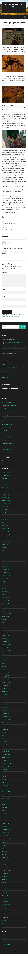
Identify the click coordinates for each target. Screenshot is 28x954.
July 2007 (4, 845)
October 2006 (5, 873)
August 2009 (5, 766)
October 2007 (5, 835)
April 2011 (4, 704)
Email (3, 296)
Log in (3, 934)
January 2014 (5, 600)
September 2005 (6, 914)
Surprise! (12, 339)
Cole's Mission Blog (7, 408)
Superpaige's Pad (14, 6)
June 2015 (4, 550)
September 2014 (6, 575)
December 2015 (6, 531)
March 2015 (5, 560)
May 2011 (4, 701)
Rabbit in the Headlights (8, 443)
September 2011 (6, 688)
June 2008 (4, 810)
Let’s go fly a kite (6, 427)
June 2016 (4, 513)
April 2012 (4, 666)
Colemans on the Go (7, 411)
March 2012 (5, 669)
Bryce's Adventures (7, 460)
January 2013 (5, 638)
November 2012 (6, 644)
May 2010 (4, 738)
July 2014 (4, 582)
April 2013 (4, 629)
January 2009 (5, 788)
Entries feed (5, 938)
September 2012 (6, 650)
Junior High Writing (7, 228)
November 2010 (6, 719)
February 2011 (5, 710)
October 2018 (5, 475)
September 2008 (6, 801)
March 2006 (5, 895)
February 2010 (5, 748)
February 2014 (5, 597)
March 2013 (5, 632)
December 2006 (6, 867)
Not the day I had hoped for (8, 222)
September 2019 (6, 472)
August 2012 (5, 654)
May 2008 (4, 813)
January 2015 (5, 566)
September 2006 (6, 876)
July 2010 (4, 732)
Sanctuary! (13, 350)
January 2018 (5, 484)
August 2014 (5, 578)
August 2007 (5, 842)
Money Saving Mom (7, 437)
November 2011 (6, 682)
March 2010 (5, 744)
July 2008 (4, 807)
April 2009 (4, 779)
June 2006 (4, 885)
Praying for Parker (6, 440)
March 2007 (5, 857)
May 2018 (4, 481)
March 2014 (5, 594)
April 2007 (4, 854)
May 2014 (4, 588)
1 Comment (12, 25)
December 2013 (6, 603)
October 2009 (5, 760)
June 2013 (4, 622)
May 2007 (4, 851)
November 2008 (6, 795)
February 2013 (5, 635)
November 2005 (6, 907)
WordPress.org (6, 944)
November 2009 (6, 757)
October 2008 (5, 798)
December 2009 (6, 754)
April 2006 (4, 892)
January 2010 (5, 751)
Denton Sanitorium (6, 418)
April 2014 (4, 591)
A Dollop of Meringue (7, 402)
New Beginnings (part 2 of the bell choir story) (13, 367)
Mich (3, 433)
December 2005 (6, 904)
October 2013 (5, 610)
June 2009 (4, 773)
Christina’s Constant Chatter (9, 405)
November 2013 (6, 607)
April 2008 (4, 817)
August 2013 (5, 616)
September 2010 (6, 726)
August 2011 (5, 691)
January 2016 (5, 528)
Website (4, 303)
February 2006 (5, 898)
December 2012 (6, 641)
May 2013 (4, 625)
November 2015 (6, 535)
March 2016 (5, 522)
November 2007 (6, 832)
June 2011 (4, 697)
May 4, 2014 (5, 25)
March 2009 (5, 782)
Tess (3, 446)
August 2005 (5, 917)
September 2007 (6, 838)
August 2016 (5, 506)
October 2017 (5, 488)
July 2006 (4, 882)
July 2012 (4, 657)
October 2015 (5, 538)
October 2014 (5, 572)
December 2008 (6, 791)
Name (4, 289)
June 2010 (4, 735)
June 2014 (4, 585)
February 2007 (5, 860)
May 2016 (4, 516)
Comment (4, 272)
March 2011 (5, 707)
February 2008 (5, 823)
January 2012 (5, 676)
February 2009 (5, 785)
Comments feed (6, 941)
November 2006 (6, 870)
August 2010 (5, 729)
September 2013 (6, 613)
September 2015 (6, 541)
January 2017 (5, 497)
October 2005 (5, 911)
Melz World (5, 430)
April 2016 (4, 519)
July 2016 (4, 509)
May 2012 (4, 663)
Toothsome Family (6, 449)
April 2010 (4, 741)
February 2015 (5, 563)
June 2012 (4, 660)
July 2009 (4, 770)
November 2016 (6, 500)
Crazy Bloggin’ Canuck (8, 415)
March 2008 (5, 820)
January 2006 (5, 901)
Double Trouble (6, 421)
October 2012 (5, 647)
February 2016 (5, 525)
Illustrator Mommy (7, 424)
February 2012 (5, 672)
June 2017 (4, 491)
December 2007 (6, 829)
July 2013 (4, 619)
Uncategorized (8, 217)
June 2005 (4, 923)
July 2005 (4, 920)
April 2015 (4, 556)
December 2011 (6, 679)
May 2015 (4, 553)
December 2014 (6, 569)
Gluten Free (13, 353)
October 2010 (5, 723)
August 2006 (5, 879)
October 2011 (5, 685)
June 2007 (4, 848)
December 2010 (6, 716)
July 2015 (4, 547)
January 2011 (5, 713)
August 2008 (5, 804)
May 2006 (4, 889)
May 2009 (4, 776)
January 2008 (5, 826)
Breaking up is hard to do (14, 347)
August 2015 (5, 544)
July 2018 (4, 478)
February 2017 (5, 494)
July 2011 (4, 694)
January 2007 (5, 864)
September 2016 (6, 503)
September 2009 (6, 763)
